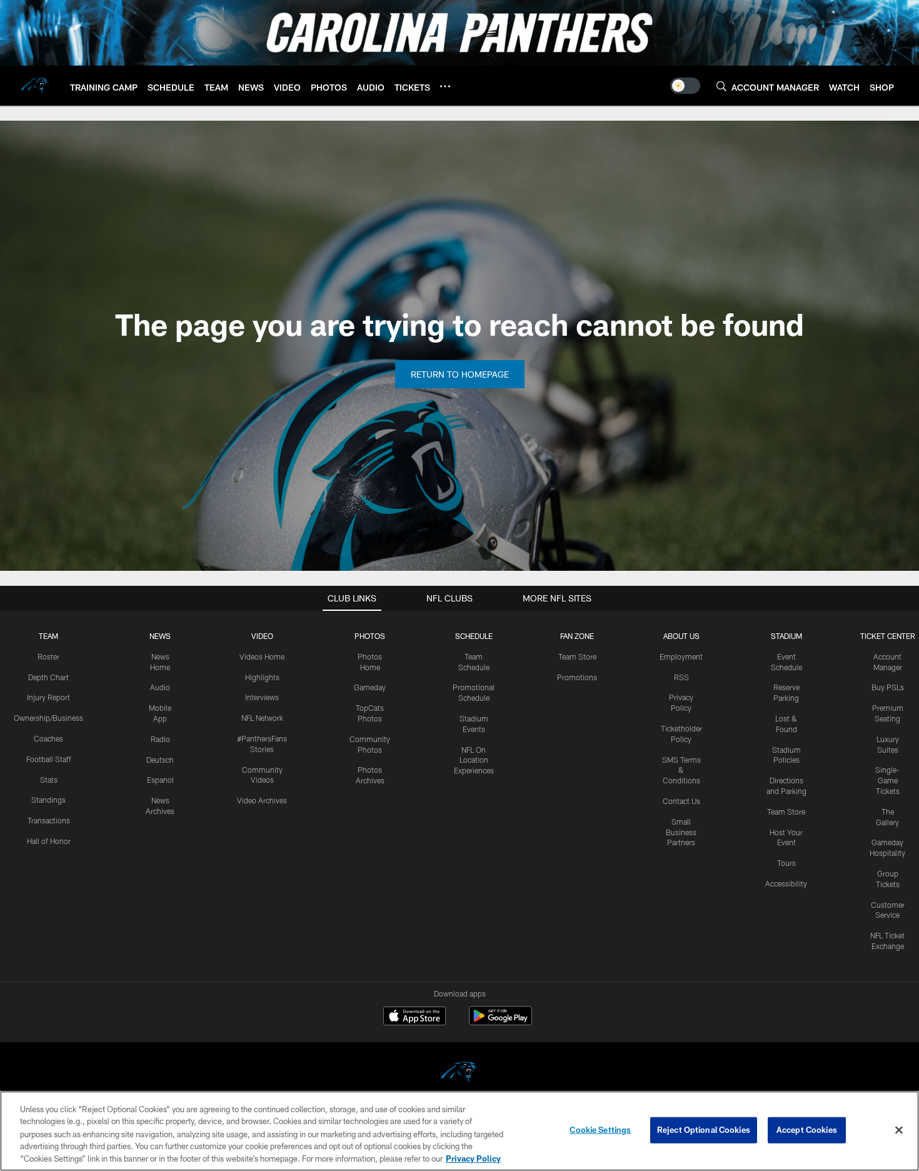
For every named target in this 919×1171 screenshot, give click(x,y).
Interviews (262, 697)
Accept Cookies (806, 1130)
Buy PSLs (887, 687)
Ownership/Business (48, 717)
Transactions (49, 820)
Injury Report (48, 697)
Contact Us (681, 801)
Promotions (577, 677)
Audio (160, 687)
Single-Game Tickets (887, 780)
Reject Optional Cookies (703, 1130)
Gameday (370, 687)
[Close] (899, 1130)
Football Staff (48, 759)
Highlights (262, 677)
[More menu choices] (445, 86)
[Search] (721, 86)
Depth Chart (48, 677)
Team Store (577, 656)
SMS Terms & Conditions (681, 770)
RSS (681, 677)
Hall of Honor (49, 841)
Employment (681, 656)
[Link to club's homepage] (35, 86)
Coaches (48, 738)
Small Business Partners (681, 832)
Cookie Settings (600, 1130)
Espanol (160, 779)
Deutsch (160, 759)
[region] (459, 1131)
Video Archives (262, 800)
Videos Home (261, 656)
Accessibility (786, 883)
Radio (160, 739)
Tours (786, 862)
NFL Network (262, 717)
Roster (48, 656)
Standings (48, 799)
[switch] (685, 86)
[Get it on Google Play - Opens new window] (500, 1022)
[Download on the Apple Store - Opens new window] (414, 1017)
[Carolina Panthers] (459, 1073)
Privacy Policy (473, 1158)
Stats (49, 779)
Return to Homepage (460, 374)
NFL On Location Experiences (474, 760)
